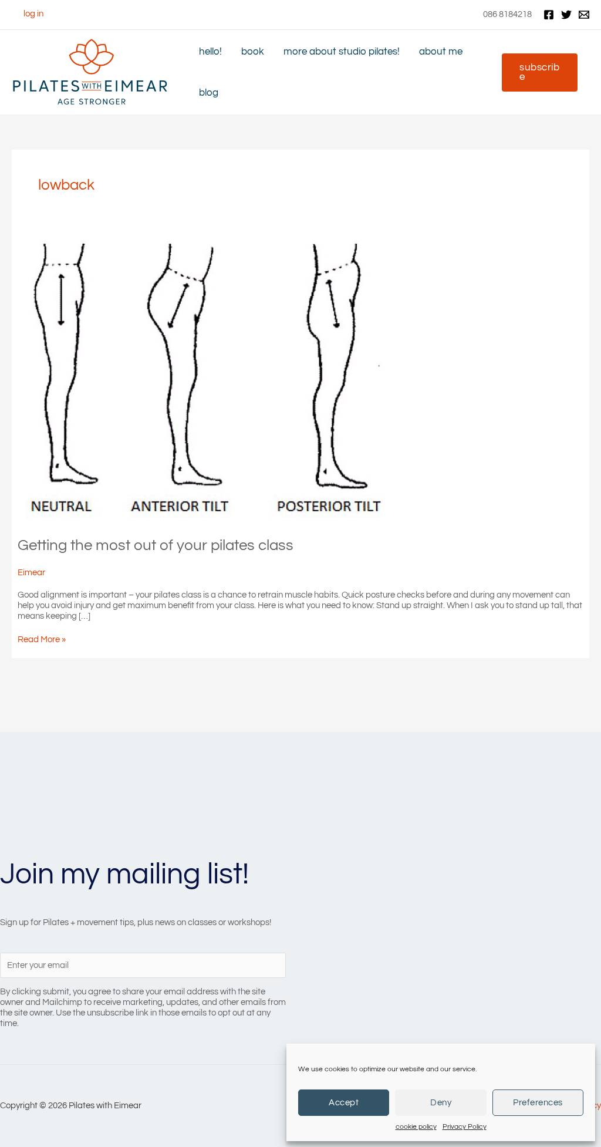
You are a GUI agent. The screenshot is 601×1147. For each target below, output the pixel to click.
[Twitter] (566, 14)
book (252, 51)
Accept (344, 1102)
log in (33, 13)
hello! (210, 51)
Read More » (42, 640)
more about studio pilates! (341, 51)
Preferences (538, 1102)
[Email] (584, 14)
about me (440, 51)
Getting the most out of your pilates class (155, 545)
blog (208, 92)
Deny (440, 1102)
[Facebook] (548, 14)
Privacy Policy (465, 1127)
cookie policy (416, 1127)
